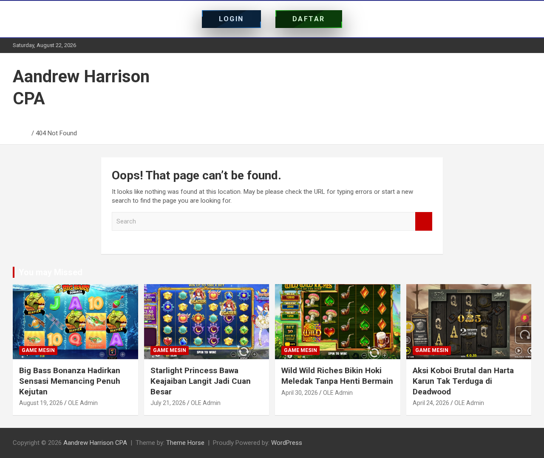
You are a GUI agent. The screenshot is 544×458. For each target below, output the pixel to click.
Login (231, 19)
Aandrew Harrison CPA (95, 443)
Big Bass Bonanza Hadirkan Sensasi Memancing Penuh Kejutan (69, 381)
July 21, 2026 (168, 402)
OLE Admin (83, 402)
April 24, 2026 (431, 402)
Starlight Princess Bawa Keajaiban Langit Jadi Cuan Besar (200, 381)
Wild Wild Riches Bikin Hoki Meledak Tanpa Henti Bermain (337, 376)
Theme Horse (185, 443)
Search (423, 221)
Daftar (308, 19)
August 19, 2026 (41, 402)
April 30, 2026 (299, 392)
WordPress (286, 443)
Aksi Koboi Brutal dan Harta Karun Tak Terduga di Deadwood (463, 381)
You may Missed (50, 272)
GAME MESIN (38, 350)
